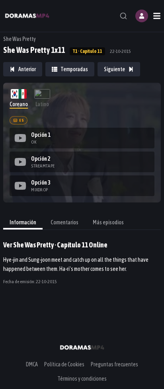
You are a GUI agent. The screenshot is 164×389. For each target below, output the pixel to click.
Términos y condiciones (82, 378)
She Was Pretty (19, 39)
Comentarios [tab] (64, 222)
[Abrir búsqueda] (123, 16)
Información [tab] (23, 222)
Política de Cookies (64, 364)
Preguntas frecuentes (114, 364)
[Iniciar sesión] (141, 16)
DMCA (32, 364)
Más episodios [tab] (108, 222)
